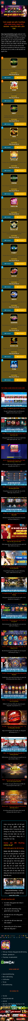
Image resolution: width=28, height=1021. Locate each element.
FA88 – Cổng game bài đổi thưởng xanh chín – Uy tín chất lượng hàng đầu (14, 780)
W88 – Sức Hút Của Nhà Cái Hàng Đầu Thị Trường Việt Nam (14, 754)
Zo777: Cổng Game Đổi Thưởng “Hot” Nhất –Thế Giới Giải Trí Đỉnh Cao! (14, 461)
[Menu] (2, 2)
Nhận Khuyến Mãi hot (14, 74)
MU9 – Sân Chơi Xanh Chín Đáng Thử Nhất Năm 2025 (14, 514)
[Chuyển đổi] (2, 903)
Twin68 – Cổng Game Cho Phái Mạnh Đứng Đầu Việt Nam (14, 674)
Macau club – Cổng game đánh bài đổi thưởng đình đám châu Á (14, 807)
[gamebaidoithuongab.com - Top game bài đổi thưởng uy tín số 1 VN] (14, 2)
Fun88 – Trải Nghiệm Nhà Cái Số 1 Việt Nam (14, 408)
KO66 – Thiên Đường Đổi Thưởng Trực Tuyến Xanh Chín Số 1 (14, 434)
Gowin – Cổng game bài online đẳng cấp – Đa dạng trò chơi (14, 647)
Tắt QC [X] (14, 1005)
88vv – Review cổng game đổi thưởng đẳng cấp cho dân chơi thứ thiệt (14, 541)
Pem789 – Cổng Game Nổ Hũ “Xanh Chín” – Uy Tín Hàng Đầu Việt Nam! (14, 727)
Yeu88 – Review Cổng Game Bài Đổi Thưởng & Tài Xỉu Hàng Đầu (14, 567)
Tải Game (8, 77)
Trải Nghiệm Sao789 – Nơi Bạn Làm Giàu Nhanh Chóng (14, 594)
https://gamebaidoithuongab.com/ (10, 34)
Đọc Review (21, 77)
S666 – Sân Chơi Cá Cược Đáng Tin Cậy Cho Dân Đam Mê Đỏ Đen (14, 487)
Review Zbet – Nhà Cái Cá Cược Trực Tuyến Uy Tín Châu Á (14, 621)
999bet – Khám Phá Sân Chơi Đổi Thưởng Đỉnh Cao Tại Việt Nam (14, 700)
